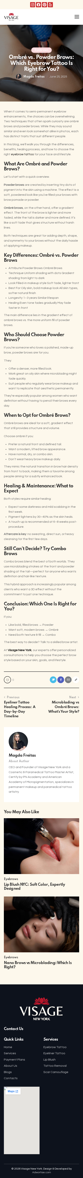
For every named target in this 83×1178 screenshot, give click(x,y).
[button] (77, 16)
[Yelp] (50, 4)
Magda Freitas (22, 756)
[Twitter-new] (53, 679)
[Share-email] (68, 679)
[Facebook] (38, 4)
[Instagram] (32, 4)
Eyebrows (41, 50)
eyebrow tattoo (22, 154)
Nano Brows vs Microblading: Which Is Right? (38, 965)
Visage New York (19, 650)
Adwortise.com (41, 1172)
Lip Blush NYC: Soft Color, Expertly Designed (34, 887)
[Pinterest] (44, 4)
